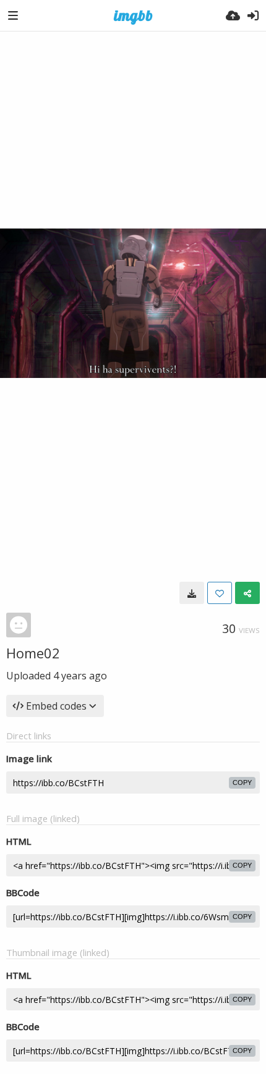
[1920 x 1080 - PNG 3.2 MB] (191, 593)
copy (242, 782)
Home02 (33, 653)
